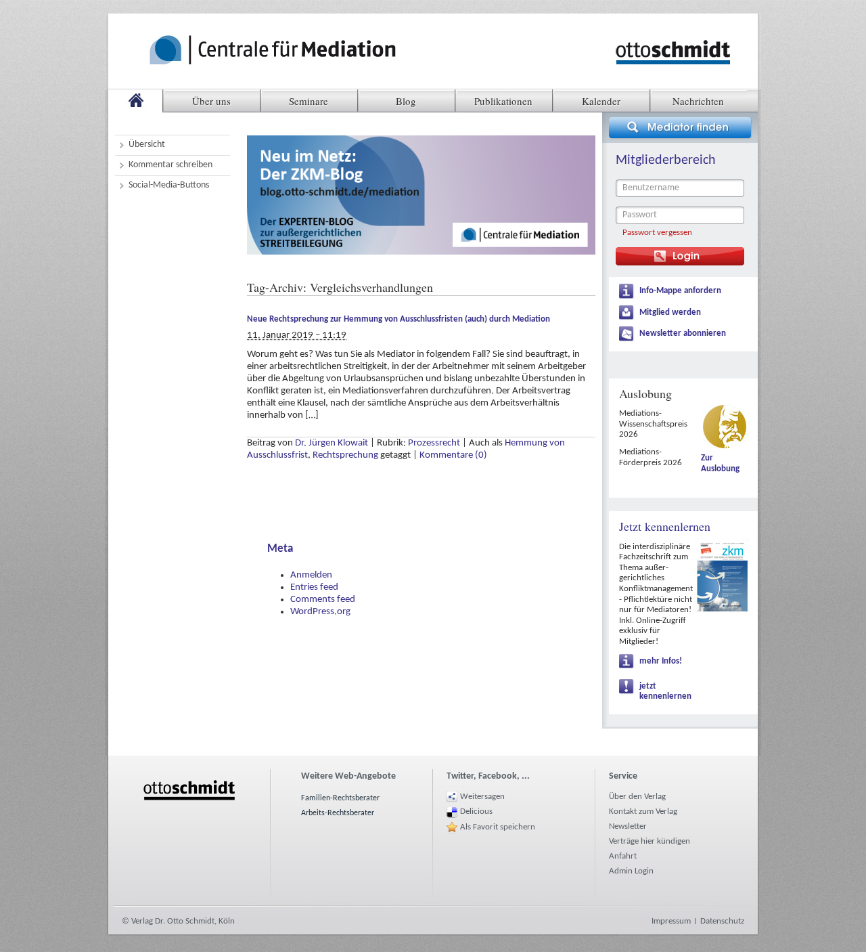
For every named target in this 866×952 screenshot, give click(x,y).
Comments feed (322, 599)
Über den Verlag (637, 796)
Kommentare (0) (453, 455)
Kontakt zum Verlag (643, 811)
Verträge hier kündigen (649, 841)
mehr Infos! (660, 661)
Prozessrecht (434, 443)
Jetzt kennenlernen (664, 526)
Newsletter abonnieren (682, 333)
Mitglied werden (670, 312)
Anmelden (311, 575)
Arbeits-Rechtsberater (337, 813)
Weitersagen (482, 796)
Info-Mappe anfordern (680, 290)
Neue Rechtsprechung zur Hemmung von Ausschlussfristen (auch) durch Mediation (398, 319)
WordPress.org (320, 612)
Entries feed (314, 587)
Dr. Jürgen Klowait (331, 443)
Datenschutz (722, 921)
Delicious (476, 811)
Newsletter (628, 826)
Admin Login (631, 871)
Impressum (671, 921)
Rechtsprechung (345, 455)
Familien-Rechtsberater (340, 798)
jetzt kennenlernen (665, 691)
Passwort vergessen (657, 232)
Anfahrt (623, 856)
